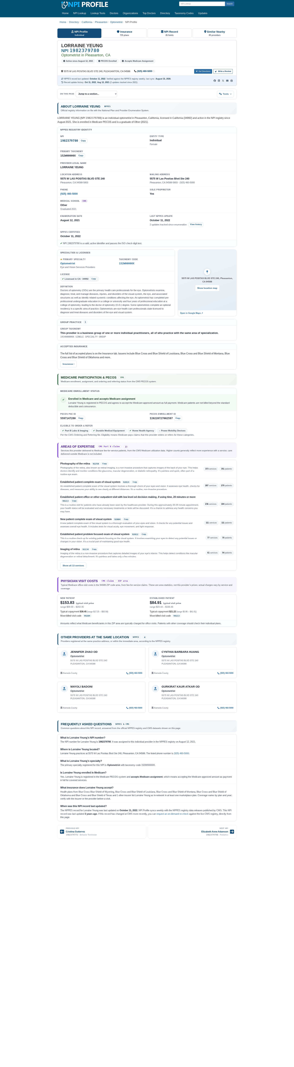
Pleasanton (101, 22)
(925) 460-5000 (144, 71)
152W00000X (126, 263)
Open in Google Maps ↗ (191, 313)
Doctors (114, 13)
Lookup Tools (98, 13)
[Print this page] (231, 81)
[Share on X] (223, 81)
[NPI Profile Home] (84, 4)
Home (65, 13)
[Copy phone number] (153, 71)
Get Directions (204, 71)
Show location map (207, 288)
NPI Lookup (79, 13)
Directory (165, 13)
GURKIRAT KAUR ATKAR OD (181, 686)
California (87, 22)
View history (196, 224)
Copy (83, 141)
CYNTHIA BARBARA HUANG (180, 651)
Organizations (130, 13)
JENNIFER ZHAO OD (84, 651)
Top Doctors (149, 13)
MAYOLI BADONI (81, 686)
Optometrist (116, 22)
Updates (202, 13)
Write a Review (224, 71)
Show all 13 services (73, 565)
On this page (67, 94)
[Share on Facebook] (215, 81)
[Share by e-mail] (227, 81)
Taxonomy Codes (184, 13)
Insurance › (68, 364)
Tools (226, 94)
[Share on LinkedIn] (219, 81)
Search (230, 4)
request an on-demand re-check (172, 814)
